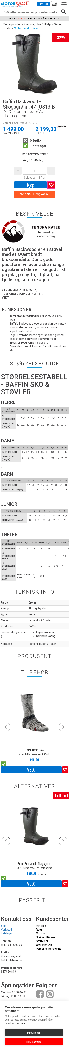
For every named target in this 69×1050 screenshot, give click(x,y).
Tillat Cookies (33, 1041)
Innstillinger (33, 1032)
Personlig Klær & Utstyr (37, 24)
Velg (31, 769)
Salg (3, 925)
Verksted (6, 929)
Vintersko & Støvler (26, 28)
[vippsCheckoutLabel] (34, 194)
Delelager (6, 933)
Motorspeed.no (12, 24)
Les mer (20, 1023)
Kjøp (30, 184)
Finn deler (43, 4)
